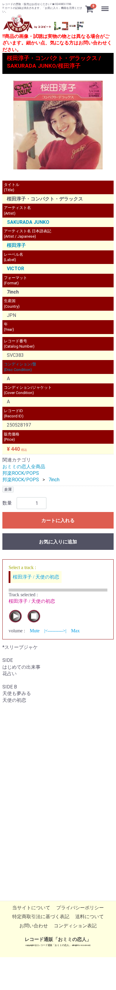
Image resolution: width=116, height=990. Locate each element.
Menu (106, 5)
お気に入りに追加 (58, 542)
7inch (53, 479)
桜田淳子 (16, 245)
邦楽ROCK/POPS (20, 473)
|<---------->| (55, 630)
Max (75, 630)
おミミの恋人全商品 (23, 466)
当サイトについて (31, 907)
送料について (89, 916)
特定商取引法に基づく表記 (40, 916)
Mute (35, 630)
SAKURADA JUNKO (28, 222)
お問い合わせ (33, 925)
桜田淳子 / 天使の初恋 (36, 576)
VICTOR (15, 268)
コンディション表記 (75, 925)
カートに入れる (58, 520)
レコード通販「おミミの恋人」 (58, 939)
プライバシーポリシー (80, 907)
